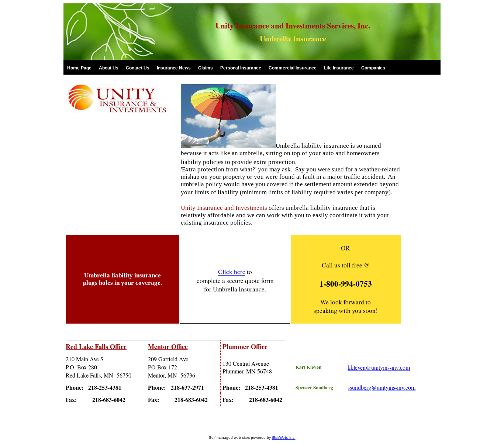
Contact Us (137, 68)
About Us (108, 68)
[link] (79, 68)
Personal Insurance (240, 68)
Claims (205, 68)
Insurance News (174, 68)
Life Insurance (339, 68)
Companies (373, 68)
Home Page (79, 68)
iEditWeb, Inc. (284, 438)
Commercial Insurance (293, 68)
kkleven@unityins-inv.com (379, 367)
